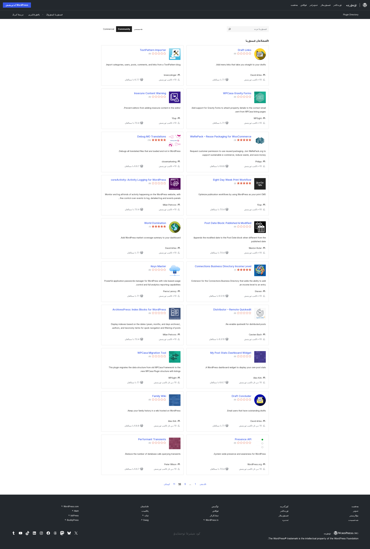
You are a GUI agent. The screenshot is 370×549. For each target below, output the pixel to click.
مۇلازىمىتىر (353, 515)
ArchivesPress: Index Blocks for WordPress (139, 309)
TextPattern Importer (153, 50)
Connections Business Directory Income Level (223, 266)
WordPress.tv (211, 520)
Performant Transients (152, 439)
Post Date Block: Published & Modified (228, 223)
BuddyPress (72, 520)
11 (174, 484)
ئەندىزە (285, 520)
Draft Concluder (241, 396)
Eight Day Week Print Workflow (232, 179)
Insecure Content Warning (150, 93)
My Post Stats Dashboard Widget (230, 352)
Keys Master (158, 266)
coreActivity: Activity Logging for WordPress (138, 179)
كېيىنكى (167, 484)
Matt (75, 511)
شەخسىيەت (353, 520)
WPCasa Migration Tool (151, 352)
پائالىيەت (145, 511)
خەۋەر (355, 511)
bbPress (73, 515)
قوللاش (215, 511)
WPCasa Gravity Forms (237, 93)
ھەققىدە (355, 506)
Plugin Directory (350, 14)
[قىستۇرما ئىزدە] (230, 29)
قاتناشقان (144, 506)
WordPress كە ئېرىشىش (17, 5)
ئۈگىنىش (215, 506)
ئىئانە (145, 515)
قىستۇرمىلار (283, 515)
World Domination (155, 223)
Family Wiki (159, 396)
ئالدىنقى (203, 484)
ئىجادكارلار (214, 515)
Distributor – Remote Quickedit (232, 309)
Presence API (243, 439)
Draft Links (244, 50)
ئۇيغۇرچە (327, 533)
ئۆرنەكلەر (284, 511)
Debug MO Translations (151, 136)
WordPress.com (70, 506)
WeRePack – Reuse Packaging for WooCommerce (220, 136)
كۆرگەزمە (284, 506)
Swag (145, 520)
